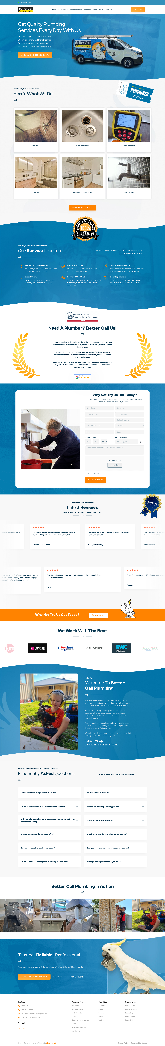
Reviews (101, 1013)
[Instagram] (145, 2)
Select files (115, 465)
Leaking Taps (76, 1024)
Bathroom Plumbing (79, 1027)
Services (101, 1016)
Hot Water (75, 1006)
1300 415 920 (26, 1006)
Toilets (74, 1016)
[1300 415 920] (19, 1006)
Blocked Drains (77, 1009)
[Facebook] (141, 2)
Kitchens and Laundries (80, 1020)
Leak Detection (77, 1013)
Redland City (130, 1006)
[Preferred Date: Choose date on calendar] (140, 442)
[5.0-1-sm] (82, 377)
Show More (37, 543)
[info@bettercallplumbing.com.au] (19, 1014)
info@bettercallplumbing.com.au (34, 1014)
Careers (101, 1009)
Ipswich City (129, 1020)
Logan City (129, 1013)
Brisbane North (130, 1016)
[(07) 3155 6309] (19, 1010)
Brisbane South (131, 1009)
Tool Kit (101, 1020)
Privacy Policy (123, 1043)
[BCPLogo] (25, 9)
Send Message (95, 480)
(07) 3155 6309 (27, 1010)
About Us (101, 1006)
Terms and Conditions (139, 1043)
